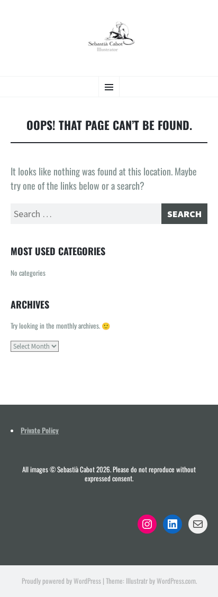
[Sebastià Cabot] (109, 36)
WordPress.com (176, 580)
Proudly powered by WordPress (61, 580)
